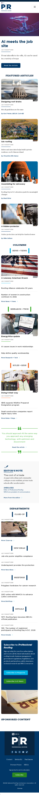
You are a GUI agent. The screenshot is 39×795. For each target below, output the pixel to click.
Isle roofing (6, 141)
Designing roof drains (11, 102)
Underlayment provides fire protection (17, 565)
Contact (9, 759)
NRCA (26, 765)
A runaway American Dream (14, 278)
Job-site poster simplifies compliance (17, 556)
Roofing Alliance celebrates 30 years (17, 288)
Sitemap (19, 788)
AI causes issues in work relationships (17, 346)
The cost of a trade (14, 475)
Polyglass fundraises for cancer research (18, 585)
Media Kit (18, 759)
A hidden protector (10, 226)
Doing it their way (9, 393)
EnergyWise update (10, 336)
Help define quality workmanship (15, 353)
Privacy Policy (16, 765)
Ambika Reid (9, 487)
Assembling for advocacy (13, 184)
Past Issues (29, 759)
